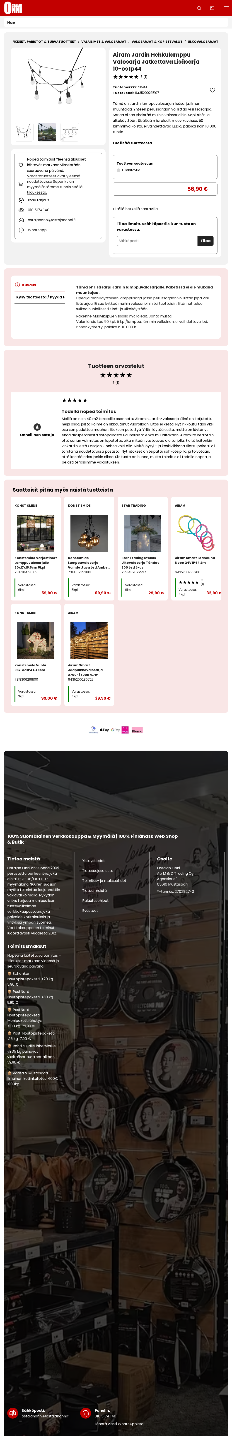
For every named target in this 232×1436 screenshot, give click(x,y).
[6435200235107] (58, 83)
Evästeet (90, 910)
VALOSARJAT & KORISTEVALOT (157, 41)
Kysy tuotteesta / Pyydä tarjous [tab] (40, 297)
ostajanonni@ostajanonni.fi (45, 1413)
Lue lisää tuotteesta (132, 143)
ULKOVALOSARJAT (203, 41)
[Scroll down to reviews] (126, 76)
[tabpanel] (145, 307)
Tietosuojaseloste (97, 870)
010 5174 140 (105, 1413)
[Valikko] (226, 8)
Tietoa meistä (94, 890)
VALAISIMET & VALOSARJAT (103, 41)
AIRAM (142, 87)
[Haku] (199, 8)
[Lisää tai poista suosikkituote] (213, 90)
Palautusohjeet (95, 900)
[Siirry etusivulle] (13, 8)
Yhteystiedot (93, 860)
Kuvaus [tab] (29, 285)
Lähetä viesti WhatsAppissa (119, 1424)
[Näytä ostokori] (212, 8)
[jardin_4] (69, 132)
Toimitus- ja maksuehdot (104, 880)
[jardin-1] (47, 132)
